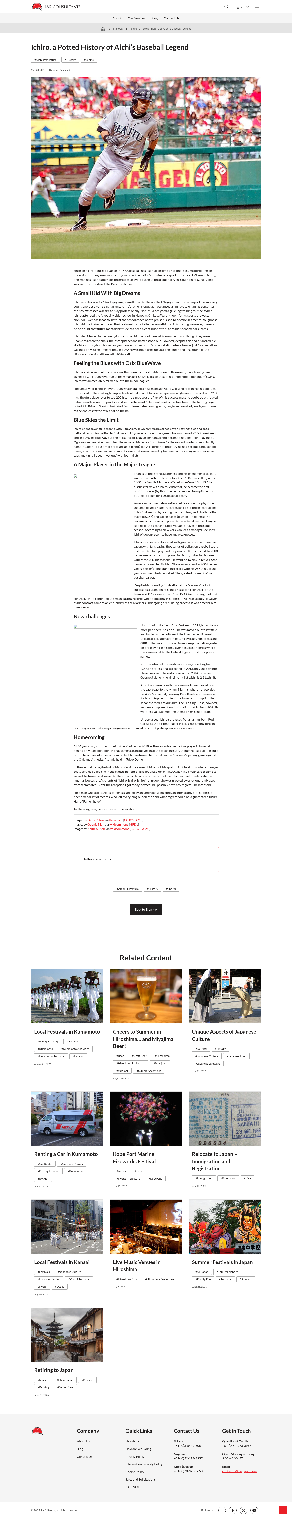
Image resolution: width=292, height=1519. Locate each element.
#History (70, 59)
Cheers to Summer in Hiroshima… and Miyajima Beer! (143, 1038)
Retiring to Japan (53, 1370)
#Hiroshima (162, 1055)
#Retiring (43, 1387)
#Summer (122, 1070)
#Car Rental (45, 1163)
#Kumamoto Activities (75, 1048)
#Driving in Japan (48, 1171)
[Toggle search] (226, 7)
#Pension (87, 1380)
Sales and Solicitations (140, 1479)
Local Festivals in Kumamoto (67, 1031)
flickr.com (115, 820)
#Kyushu (78, 1056)
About (117, 18)
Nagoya (118, 28)
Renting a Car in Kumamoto (66, 1154)
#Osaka (59, 1286)
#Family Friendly (48, 1041)
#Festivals (73, 1041)
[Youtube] (254, 1510)
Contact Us (171, 18)
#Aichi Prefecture (45, 59)
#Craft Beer (139, 1055)
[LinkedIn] (222, 1510)
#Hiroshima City (126, 1279)
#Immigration (203, 1178)
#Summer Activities (149, 1070)
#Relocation (228, 1178)
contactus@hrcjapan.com (239, 1471)
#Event (139, 1171)
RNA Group (48, 1510)
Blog (154, 18)
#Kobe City (155, 1178)
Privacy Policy (134, 1456)
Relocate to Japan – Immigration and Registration (214, 1161)
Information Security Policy (143, 1464)
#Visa (247, 1178)
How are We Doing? (138, 1449)
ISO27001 (132, 1487)
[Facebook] (232, 1510)
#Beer (120, 1055)
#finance (43, 1380)
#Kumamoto (45, 1048)
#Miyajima (159, 1063)
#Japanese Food (236, 1056)
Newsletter (133, 1441)
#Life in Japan (64, 1380)
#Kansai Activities (49, 1279)
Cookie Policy (134, 1472)
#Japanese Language (207, 1063)
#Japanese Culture (206, 1056)
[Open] (257, 7)
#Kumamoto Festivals (51, 1056)
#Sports (89, 59)
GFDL (134, 824)
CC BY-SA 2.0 (133, 820)
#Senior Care (65, 1387)
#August (121, 1171)
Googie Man (95, 824)
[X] (243, 1510)
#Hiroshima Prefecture (130, 1063)
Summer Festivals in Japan (222, 1262)
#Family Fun (203, 1279)
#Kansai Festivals (78, 1279)
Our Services (136, 18)
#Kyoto (42, 1286)
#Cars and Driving (72, 1163)
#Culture (201, 1048)
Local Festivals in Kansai (62, 1262)
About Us (83, 1441)
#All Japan (201, 1271)
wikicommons (118, 824)
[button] (242, 6)
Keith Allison (96, 829)
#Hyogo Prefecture (128, 1178)
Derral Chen (95, 820)
